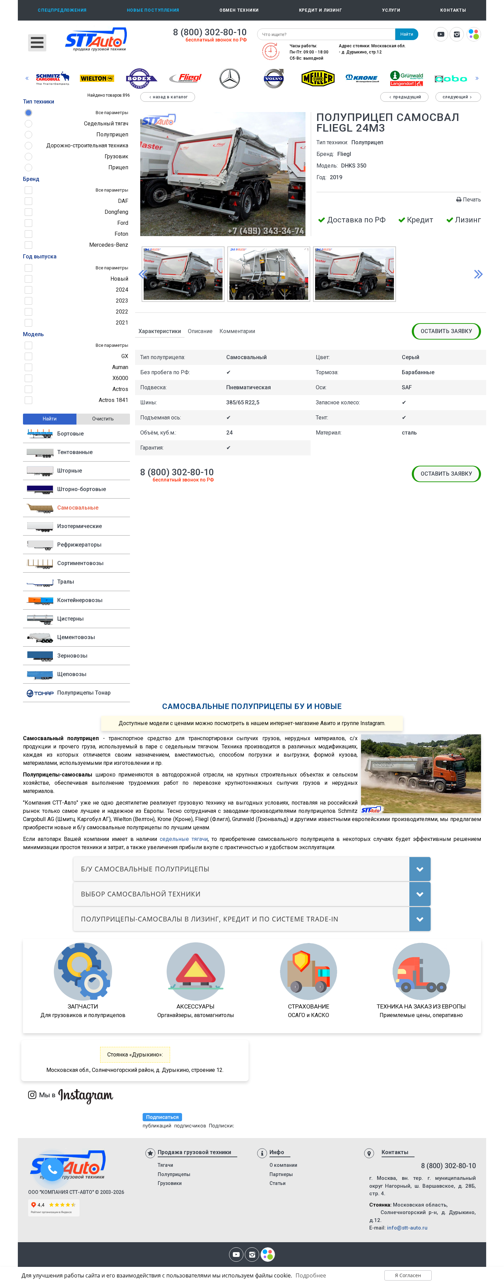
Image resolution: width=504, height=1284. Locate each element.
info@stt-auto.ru (407, 1228)
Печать (472, 199)
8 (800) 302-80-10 (210, 32)
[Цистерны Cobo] (451, 78)
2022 (122, 311)
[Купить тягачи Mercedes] (230, 78)
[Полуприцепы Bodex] (141, 78)
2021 (122, 322)
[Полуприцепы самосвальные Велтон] (97, 78)
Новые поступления (153, 10)
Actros (120, 389)
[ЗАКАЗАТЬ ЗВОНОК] (52, 1170)
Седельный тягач (106, 123)
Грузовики (170, 1183)
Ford (122, 223)
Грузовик (116, 156)
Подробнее (311, 1275)
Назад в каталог (170, 97)
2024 (122, 289)
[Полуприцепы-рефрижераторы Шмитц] (53, 78)
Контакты (453, 10)
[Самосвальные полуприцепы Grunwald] (406, 78)
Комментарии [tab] (237, 331)
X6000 (120, 378)
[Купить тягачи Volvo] (274, 78)
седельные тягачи (184, 839)
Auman (120, 367)
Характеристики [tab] (160, 331)
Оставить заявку (446, 331)
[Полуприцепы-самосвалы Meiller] (318, 78)
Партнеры (281, 1174)
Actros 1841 (113, 400)
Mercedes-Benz (108, 245)
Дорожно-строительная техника (87, 145)
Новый (119, 279)
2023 (122, 300)
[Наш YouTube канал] (441, 35)
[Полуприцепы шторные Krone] (362, 78)
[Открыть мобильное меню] (37, 42)
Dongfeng (116, 212)
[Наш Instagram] (456, 35)
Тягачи (165, 1165)
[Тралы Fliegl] (185, 78)
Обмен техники (239, 10)
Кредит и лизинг (320, 10)
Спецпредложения (62, 10)
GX (124, 356)
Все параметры (112, 112)
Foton (121, 234)
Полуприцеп (112, 134)
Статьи (277, 1183)
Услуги (391, 10)
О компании (283, 1165)
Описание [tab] (200, 331)
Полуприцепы (174, 1174)
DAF (123, 201)
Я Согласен (408, 1275)
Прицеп (118, 167)
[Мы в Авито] (474, 35)
